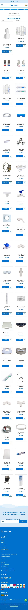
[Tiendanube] (5, 600)
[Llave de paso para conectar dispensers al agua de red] (24, 209)
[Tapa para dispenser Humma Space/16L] (10, 231)
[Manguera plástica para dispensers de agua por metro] (10, 130)
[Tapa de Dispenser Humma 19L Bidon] (10, 366)
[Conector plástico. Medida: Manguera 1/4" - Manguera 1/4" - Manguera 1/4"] (24, 418)
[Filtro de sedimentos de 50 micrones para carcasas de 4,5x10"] (24, 495)
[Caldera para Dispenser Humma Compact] (10, 495)
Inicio (10, 13)
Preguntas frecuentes (5, 556)
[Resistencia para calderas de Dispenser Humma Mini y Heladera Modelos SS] (24, 392)
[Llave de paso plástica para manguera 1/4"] (10, 261)
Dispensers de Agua (15, 13)
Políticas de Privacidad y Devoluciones (9, 554)
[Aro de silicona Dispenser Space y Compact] (24, 439)
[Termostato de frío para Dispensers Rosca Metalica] (10, 182)
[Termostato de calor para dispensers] (24, 156)
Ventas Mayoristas (4, 549)
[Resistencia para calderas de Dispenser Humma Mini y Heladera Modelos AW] (24, 366)
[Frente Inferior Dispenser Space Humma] (10, 469)
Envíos (2, 542)
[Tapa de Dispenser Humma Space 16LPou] (10, 340)
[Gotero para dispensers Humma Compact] (24, 130)
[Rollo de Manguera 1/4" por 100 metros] (24, 313)
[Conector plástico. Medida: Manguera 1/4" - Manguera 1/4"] (10, 287)
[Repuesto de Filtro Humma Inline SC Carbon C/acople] (10, 392)
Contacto (3, 551)
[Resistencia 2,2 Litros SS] (10, 443)
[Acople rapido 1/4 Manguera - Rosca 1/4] (10, 51)
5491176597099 (6, 564)
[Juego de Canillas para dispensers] (24, 78)
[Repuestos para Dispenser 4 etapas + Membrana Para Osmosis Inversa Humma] (24, 45)
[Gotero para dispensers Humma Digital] (24, 340)
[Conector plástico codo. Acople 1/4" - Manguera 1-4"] (24, 235)
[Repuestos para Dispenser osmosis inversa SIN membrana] (10, 104)
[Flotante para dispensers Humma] (24, 182)
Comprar (19, 77)
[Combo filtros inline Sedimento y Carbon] (24, 104)
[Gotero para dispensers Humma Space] (10, 156)
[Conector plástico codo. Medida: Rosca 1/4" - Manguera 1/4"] (10, 418)
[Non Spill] (10, 209)
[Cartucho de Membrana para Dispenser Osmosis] (10, 313)
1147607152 (5, 566)
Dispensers (3, 544)
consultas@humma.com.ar (8, 568)
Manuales (3, 558)
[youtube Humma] (6, 574)
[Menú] (3, 5)
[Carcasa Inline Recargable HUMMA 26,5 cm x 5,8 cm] (24, 469)
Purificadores (3, 547)
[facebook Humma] (4, 574)
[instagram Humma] (2, 574)
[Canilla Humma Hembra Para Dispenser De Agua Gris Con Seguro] (10, 78)
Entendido (14, 607)
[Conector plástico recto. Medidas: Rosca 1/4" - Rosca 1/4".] (24, 287)
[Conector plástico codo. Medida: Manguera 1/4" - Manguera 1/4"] (24, 261)
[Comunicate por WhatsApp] (25, 600)
